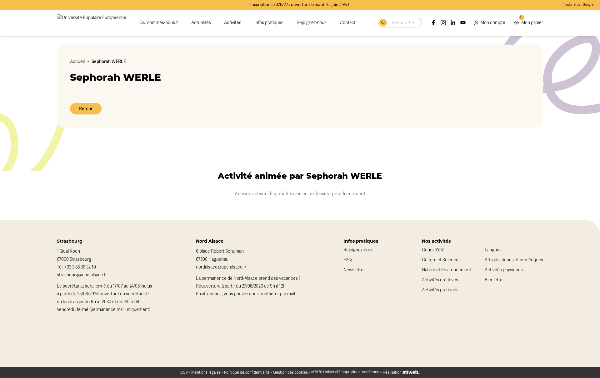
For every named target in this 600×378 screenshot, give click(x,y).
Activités (232, 22)
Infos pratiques (268, 22)
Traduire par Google (578, 4)
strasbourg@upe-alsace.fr (82, 275)
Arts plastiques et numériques (514, 260)
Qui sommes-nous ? (158, 22)
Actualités (201, 22)
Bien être (493, 280)
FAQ (347, 260)
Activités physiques (504, 270)
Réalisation (392, 372)
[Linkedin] (453, 23)
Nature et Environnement (446, 270)
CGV (184, 372)
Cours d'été (433, 250)
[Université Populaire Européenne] (91, 23)
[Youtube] (463, 23)
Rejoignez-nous (312, 22)
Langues (493, 250)
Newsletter (354, 270)
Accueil (77, 61)
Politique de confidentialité (247, 372)
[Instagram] (443, 23)
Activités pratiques (440, 290)
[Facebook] (433, 23)
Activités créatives (440, 280)
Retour (85, 108)
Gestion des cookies (290, 372)
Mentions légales (206, 372)
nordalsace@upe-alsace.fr (221, 267)
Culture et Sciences (441, 260)
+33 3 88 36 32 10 (80, 267)
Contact (348, 22)
